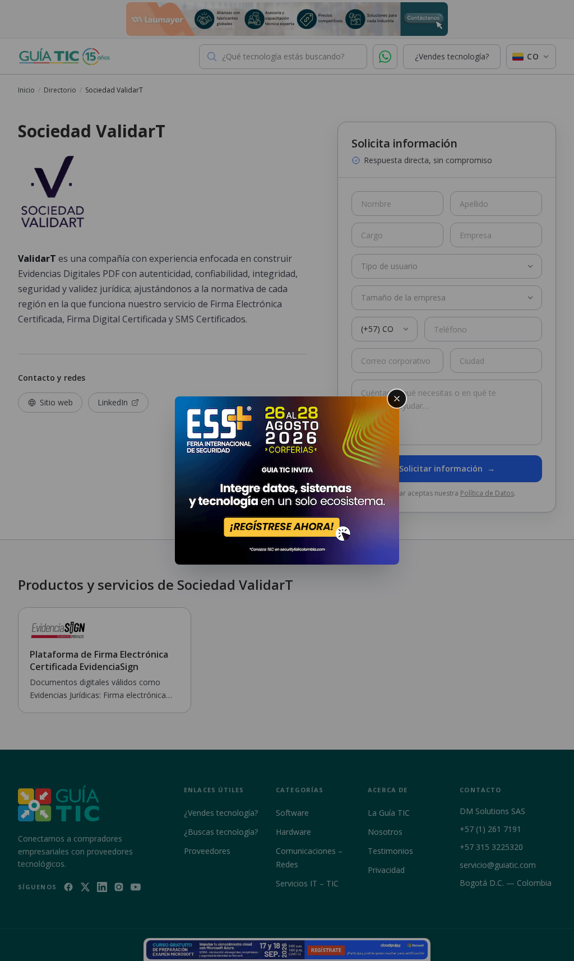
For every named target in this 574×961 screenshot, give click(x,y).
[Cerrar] (397, 399)
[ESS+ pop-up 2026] (287, 480)
